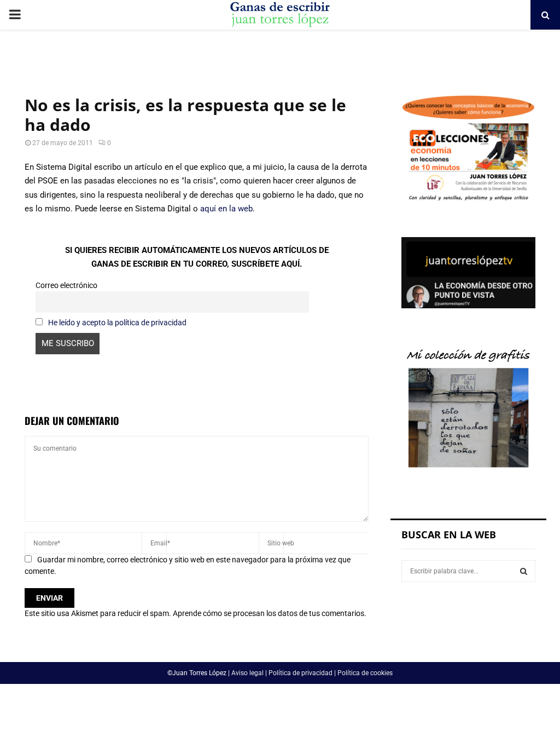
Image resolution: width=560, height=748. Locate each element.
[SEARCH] (523, 571)
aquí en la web (226, 209)
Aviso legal (247, 673)
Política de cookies (365, 673)
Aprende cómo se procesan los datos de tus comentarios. (269, 613)
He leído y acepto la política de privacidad (117, 322)
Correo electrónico (66, 285)
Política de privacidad (300, 673)
